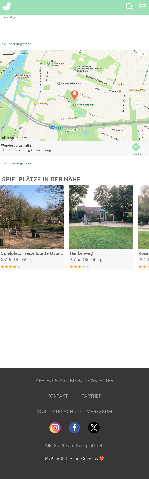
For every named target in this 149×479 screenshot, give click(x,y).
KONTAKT (57, 396)
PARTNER (92, 396)
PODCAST (57, 380)
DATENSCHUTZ (65, 411)
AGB (41, 411)
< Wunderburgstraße (16, 44)
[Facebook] (74, 432)
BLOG (76, 380)
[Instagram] (55, 432)
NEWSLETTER (98, 380)
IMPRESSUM (98, 411)
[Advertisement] (74, 317)
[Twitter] (94, 432)
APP (40, 380)
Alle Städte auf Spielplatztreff (74, 445)
